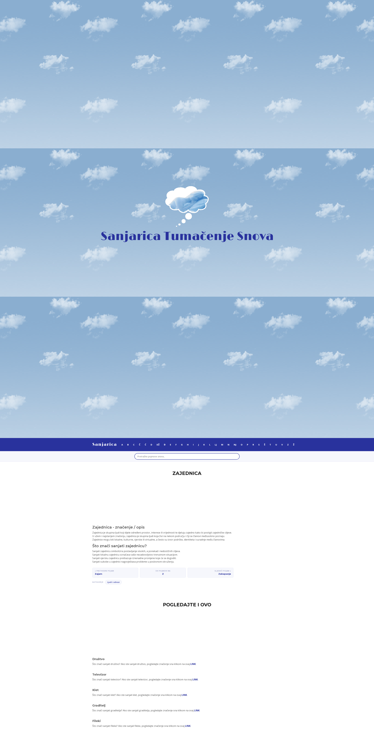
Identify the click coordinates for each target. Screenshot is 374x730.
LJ (216, 444)
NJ (235, 444)
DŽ (158, 444)
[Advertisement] (187, 498)
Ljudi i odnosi (113, 582)
